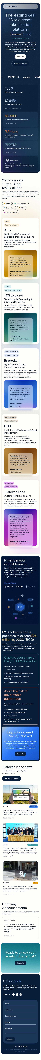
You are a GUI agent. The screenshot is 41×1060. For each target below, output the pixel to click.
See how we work (20, 63)
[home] (11, 6)
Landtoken (15, 456)
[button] (34, 6)
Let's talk (20, 57)
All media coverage (12, 778)
